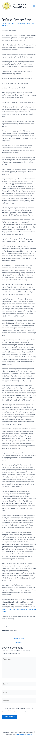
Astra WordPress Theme (23, 734)
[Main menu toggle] (34, 6)
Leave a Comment (8, 23)
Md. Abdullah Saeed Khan (20, 6)
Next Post (19, 642)
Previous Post (19, 638)
